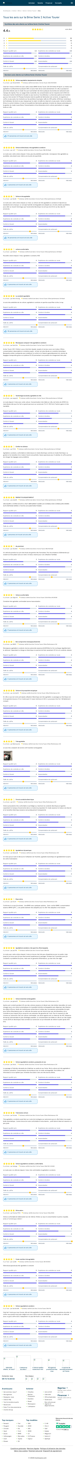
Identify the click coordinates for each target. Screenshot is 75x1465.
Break (30, 1401)
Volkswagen (8, 1436)
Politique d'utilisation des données (52, 1448)
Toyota (20, 1439)
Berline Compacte (31, 1395)
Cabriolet (48, 1394)
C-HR (46, 1423)
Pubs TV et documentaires (12, 1407)
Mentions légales (33, 1448)
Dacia (5, 1433)
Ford (19, 1431)
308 (29, 1428)
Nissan (6, 1441)
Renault (6, 1423)
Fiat (19, 1423)
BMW (19, 1433)
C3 (29, 1433)
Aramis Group (8, 1410)
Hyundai (20, 1426)
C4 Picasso (31, 1436)
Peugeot (6, 1426)
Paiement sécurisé (35, 1451)
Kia (19, 1428)
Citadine (30, 1392)
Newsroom (7, 1405)
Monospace (31, 1404)
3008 (29, 1431)
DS (19, 1441)
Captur (30, 1439)
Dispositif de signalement (52, 1451)
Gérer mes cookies (21, 1451)
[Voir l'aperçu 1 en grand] (8, 756)
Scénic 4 (47, 1436)
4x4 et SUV (48, 1392)
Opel (5, 1431)
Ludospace (31, 1406)
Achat (14, 11)
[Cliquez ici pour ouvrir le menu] (72, 3)
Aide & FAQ (7, 1399)
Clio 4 (47, 1426)
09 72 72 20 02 (8, 1379)
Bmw (19, 11)
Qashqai (47, 1439)
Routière (30, 1399)
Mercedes (21, 1436)
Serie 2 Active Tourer (29, 11)
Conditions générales (18, 1448)
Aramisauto (7, 11)
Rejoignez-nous (9, 1397)
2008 (29, 1426)
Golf (46, 1428)
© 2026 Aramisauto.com (37, 1458)
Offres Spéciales (50, 1397)
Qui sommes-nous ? (10, 1392)
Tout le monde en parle (11, 1402)
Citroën (6, 1428)
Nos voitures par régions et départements (50, 1404)
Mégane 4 (48, 1433)
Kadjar (47, 1431)
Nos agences (8, 1394)
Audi (5, 1439)
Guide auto (48, 1399)
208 (29, 1423)
